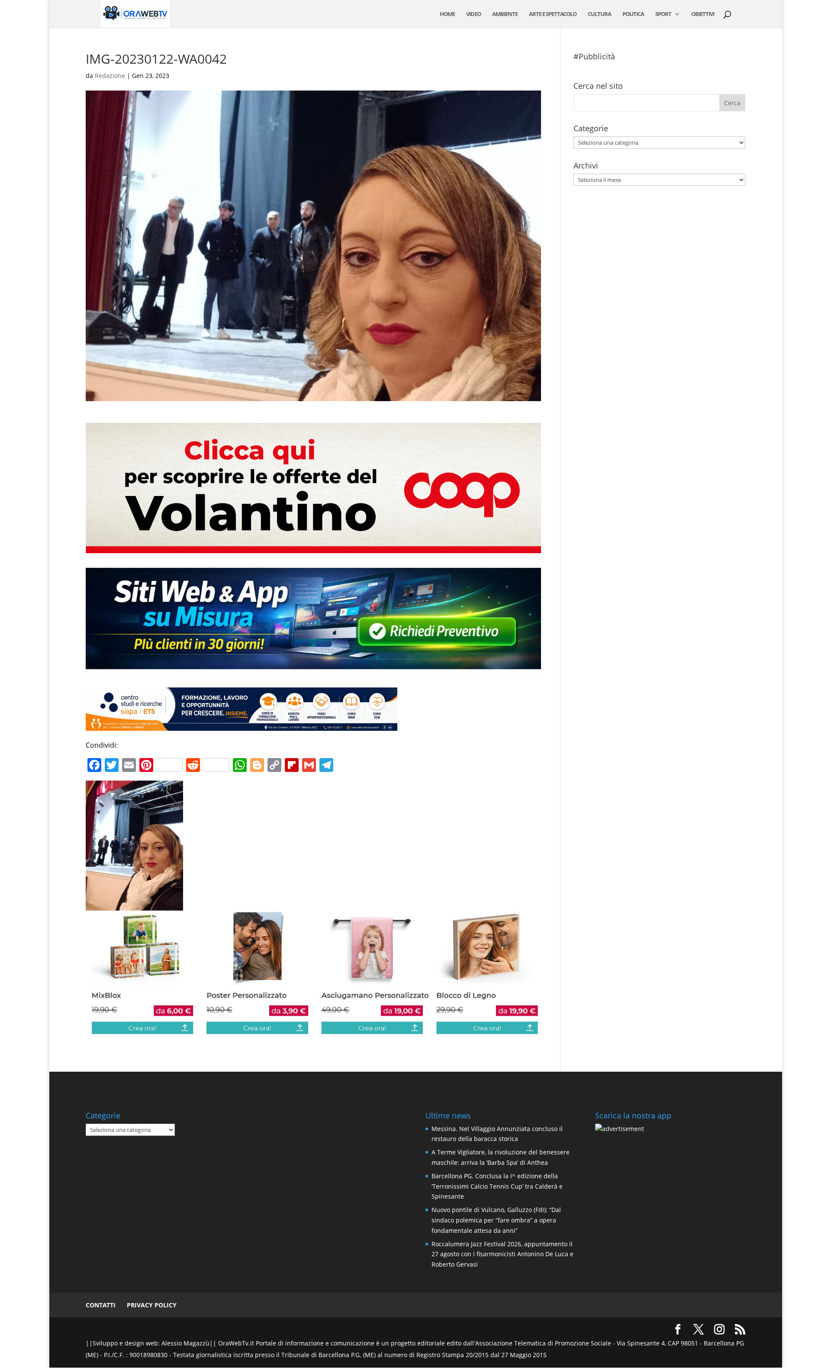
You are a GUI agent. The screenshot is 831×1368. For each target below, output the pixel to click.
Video (473, 14)
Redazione (110, 75)
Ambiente (505, 14)
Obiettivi (702, 14)
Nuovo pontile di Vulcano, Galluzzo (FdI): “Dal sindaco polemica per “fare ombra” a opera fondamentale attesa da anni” (496, 1220)
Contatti (101, 1305)
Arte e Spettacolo (553, 14)
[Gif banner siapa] (241, 724)
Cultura (599, 14)
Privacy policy (152, 1305)
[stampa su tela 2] (313, 1029)
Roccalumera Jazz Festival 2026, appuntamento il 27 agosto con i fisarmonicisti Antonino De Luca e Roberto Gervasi (502, 1254)
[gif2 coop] (313, 547)
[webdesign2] (313, 673)
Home (447, 14)
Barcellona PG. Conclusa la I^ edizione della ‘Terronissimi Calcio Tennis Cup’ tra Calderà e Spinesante (497, 1186)
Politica (633, 14)
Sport (663, 14)
